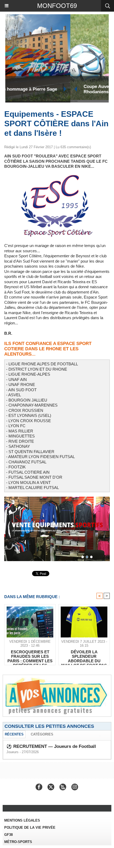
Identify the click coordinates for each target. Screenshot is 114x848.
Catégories (42, 734)
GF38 (8, 835)
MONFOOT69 (57, 5)
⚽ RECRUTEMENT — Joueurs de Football (51, 746)
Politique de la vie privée (29, 828)
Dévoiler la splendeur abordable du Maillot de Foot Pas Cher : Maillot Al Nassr (84, 656)
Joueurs (12, 752)
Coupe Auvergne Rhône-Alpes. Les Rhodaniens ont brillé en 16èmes (55, 89)
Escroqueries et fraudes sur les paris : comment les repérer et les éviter (29, 656)
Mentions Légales (22, 820)
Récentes (14, 734)
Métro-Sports (18, 842)
